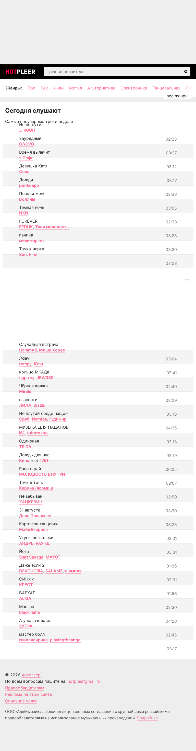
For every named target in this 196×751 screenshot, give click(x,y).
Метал (75, 87)
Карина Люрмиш (36, 488)
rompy (25, 363)
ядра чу (26, 377)
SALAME (54, 570)
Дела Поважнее (35, 515)
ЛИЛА (25, 405)
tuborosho (37, 432)
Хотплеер (31, 674)
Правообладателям (24, 687)
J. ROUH (27, 130)
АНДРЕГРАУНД (34, 543)
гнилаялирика (33, 639)
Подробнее (147, 717)
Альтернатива (101, 87)
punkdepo (29, 185)
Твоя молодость (52, 226)
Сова (24, 171)
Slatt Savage (31, 557)
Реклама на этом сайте (28, 694)
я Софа (26, 157)
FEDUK (26, 226)
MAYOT (53, 557)
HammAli (28, 349)
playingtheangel (65, 639)
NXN (23, 212)
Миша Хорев (52, 349)
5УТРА (26, 626)
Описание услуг (21, 700)
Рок (44, 87)
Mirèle (25, 391)
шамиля (73, 570)
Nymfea (39, 419)
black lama (29, 612)
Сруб (24, 419)
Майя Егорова (33, 529)
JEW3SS (45, 377)
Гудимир (58, 419)
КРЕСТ (26, 584)
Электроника (134, 87)
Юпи (38, 363)
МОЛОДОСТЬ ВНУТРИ (42, 474)
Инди (58, 87)
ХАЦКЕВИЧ (30, 501)
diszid (39, 405)
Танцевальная (166, 87)
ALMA (25, 598)
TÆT (44, 460)
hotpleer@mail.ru (84, 681)
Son (23, 254)
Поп (31, 87)
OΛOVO (26, 143)
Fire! (33, 254)
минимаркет (31, 240)
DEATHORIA (31, 570)
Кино (24, 460)
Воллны (27, 199)
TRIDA (25, 446)
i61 (22, 432)
